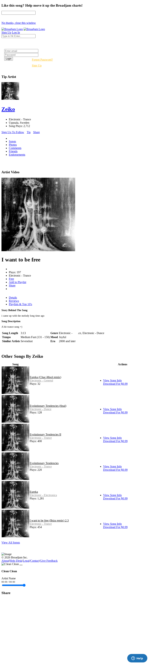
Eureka (34, 491)
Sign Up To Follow (12, 132)
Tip (29, 132)
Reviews (14, 300)
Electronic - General (41, 380)
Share (36, 132)
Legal (26, 560)
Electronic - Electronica (43, 495)
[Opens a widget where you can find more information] (137, 658)
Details (13, 297)
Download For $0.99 (115, 383)
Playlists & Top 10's (20, 304)
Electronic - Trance (41, 437)
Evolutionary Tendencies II (45, 434)
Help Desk (16, 560)
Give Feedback (49, 560)
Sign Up (37, 65)
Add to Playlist (17, 282)
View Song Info (112, 380)
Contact (34, 560)
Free (11, 278)
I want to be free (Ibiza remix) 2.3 (49, 520)
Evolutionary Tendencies (44, 463)
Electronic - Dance (40, 409)
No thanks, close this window (18, 22)
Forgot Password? (42, 59)
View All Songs (10, 542)
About (5, 560)
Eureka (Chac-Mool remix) (45, 377)
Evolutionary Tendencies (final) (48, 405)
